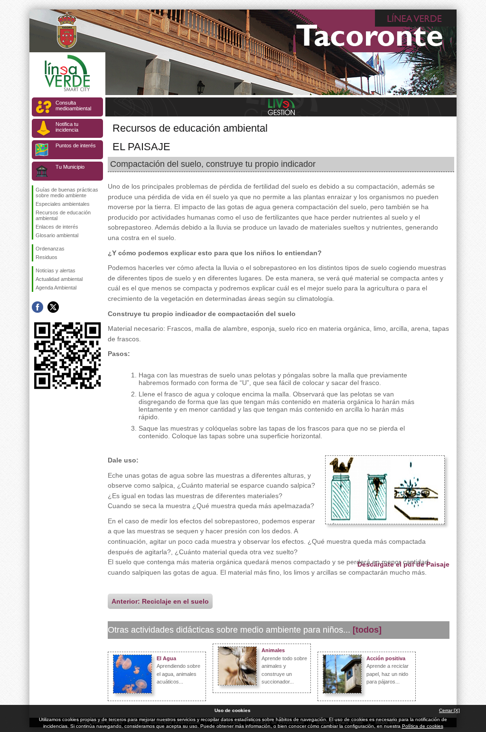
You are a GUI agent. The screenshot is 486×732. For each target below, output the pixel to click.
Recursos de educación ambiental (63, 215)
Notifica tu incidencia (67, 127)
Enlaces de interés (57, 227)
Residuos (46, 257)
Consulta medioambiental (73, 105)
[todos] (367, 630)
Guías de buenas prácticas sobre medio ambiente (67, 192)
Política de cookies (422, 726)
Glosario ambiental (57, 235)
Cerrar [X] (449, 710)
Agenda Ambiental (56, 287)
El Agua (166, 658)
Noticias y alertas (55, 270)
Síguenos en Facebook (37, 307)
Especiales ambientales (63, 204)
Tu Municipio (70, 167)
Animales (273, 650)
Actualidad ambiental (59, 279)
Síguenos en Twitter (53, 307)
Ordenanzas (50, 248)
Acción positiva (385, 658)
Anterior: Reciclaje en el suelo (160, 601)
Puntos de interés (76, 145)
